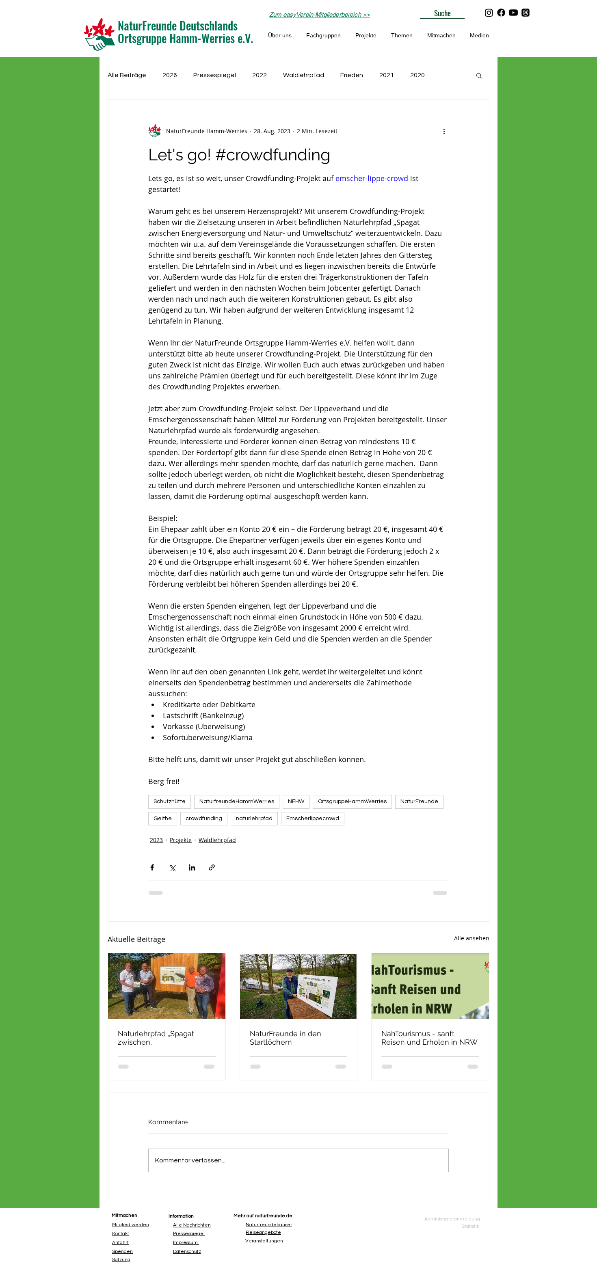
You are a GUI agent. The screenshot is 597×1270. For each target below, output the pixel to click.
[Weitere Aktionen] (444, 131)
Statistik (470, 1226)
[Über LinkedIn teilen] (192, 867)
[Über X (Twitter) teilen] (172, 867)
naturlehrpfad (254, 818)
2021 (386, 75)
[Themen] (525, 12)
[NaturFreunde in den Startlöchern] (298, 986)
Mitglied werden (130, 1224)
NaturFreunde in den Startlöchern (285, 1037)
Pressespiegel (214, 75)
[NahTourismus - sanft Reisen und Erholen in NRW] (430, 986)
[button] (479, 75)
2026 (169, 75)
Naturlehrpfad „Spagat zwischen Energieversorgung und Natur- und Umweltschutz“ (164, 1037)
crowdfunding (204, 818)
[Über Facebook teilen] (152, 867)
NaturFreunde (419, 801)
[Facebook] (501, 12)
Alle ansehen (471, 938)
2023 (156, 840)
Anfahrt (120, 1242)
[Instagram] (489, 12)
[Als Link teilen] (212, 867)
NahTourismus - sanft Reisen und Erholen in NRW (429, 1037)
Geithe (163, 818)
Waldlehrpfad (303, 75)
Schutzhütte (170, 801)
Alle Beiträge (127, 75)
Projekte (181, 840)
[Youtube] (513, 12)
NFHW (296, 801)
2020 (417, 75)
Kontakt (120, 1233)
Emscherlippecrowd (312, 818)
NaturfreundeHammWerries (236, 801)
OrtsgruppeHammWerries (352, 801)
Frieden (351, 75)
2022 (259, 75)
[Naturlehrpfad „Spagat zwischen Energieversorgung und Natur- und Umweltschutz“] (166, 986)
